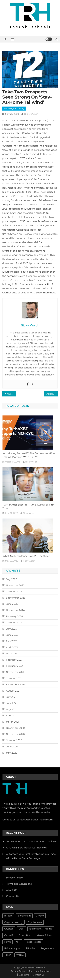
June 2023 (12, 634)
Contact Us (12, 896)
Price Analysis (12, 948)
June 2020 (12, 746)
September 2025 (15, 597)
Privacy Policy (14, 877)
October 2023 (14, 622)
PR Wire (30, 948)
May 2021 (11, 709)
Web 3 (20, 954)
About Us (11, 889)
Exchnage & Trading (14, 108)
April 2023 (12, 647)
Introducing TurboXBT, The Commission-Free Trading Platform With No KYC (28, 455)
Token (7, 954)
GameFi (9, 935)
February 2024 (14, 616)
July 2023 (11, 628)
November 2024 (15, 610)
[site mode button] (49, 39)
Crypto (40, 915)
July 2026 (11, 579)
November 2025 (15, 585)
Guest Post (25, 935)
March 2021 (12, 721)
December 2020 (15, 727)
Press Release (34, 941)
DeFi (21, 928)
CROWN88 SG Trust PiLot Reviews (26, 847)
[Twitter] (32, 384)
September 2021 (15, 684)
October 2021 (13, 678)
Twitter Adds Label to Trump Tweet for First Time (28, 506)
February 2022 (14, 665)
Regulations (47, 948)
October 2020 (14, 740)
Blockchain (24, 915)
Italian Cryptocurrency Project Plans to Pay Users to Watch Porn (11, 393)
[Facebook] (27, 384)
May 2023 (11, 641)
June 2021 (11, 703)
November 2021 (15, 672)
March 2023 (13, 653)
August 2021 (13, 690)
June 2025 (12, 603)
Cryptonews (35, 922)
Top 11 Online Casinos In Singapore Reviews (31, 841)
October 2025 (14, 591)
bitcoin (8, 915)
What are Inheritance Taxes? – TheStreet (26, 556)
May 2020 (11, 752)
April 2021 (11, 715)
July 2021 (11, 696)
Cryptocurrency (13, 922)
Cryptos (9, 928)
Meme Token (44, 935)
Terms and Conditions (19, 883)
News (7, 941)
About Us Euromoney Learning (52, 393)
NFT (18, 941)
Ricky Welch (31, 113)
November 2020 (15, 734)
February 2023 (14, 659)
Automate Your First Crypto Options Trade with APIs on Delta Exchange (31, 856)
